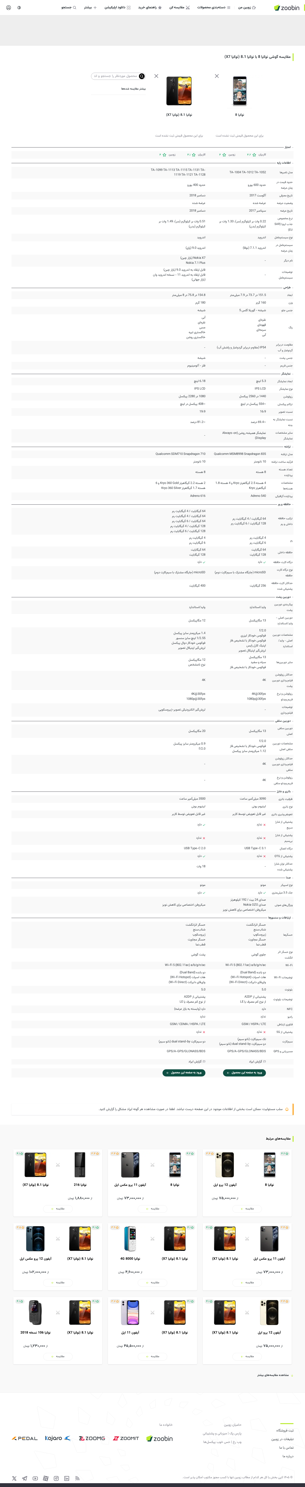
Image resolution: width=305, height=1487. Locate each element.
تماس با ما (286, 1448)
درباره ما (288, 1456)
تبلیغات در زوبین (282, 1439)
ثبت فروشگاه (285, 1431)
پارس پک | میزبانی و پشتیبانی (222, 1434)
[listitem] (247, 1183)
